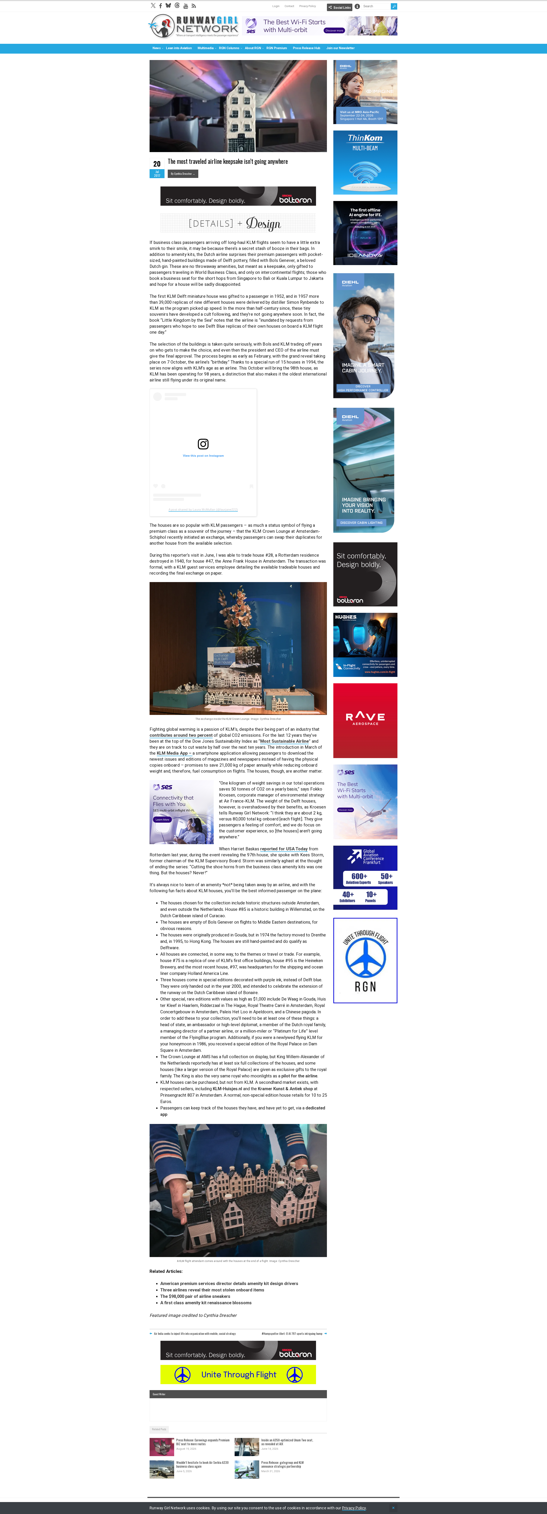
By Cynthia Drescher (183, 173)
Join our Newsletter (340, 48)
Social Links (342, 7)
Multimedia (205, 48)
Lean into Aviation (179, 48)
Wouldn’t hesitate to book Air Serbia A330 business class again (202, 1464)
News (156, 48)
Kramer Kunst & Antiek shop (286, 1088)
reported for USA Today (284, 848)
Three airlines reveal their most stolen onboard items (212, 1289)
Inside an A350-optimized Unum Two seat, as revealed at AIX (287, 1442)
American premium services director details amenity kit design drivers (229, 1283)
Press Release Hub (306, 48)
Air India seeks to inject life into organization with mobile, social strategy (194, 1333)
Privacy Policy (307, 6)
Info (357, 6)
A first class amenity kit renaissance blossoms (206, 1302)
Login (275, 6)
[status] (393, 1508)
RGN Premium (276, 48)
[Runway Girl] (193, 37)
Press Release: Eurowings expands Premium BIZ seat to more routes (202, 1442)
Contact (289, 6)
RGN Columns (229, 48)
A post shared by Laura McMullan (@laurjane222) (203, 509)
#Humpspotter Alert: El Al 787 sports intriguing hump (292, 1333)
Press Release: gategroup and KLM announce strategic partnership (282, 1464)
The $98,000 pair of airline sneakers (195, 1296)
